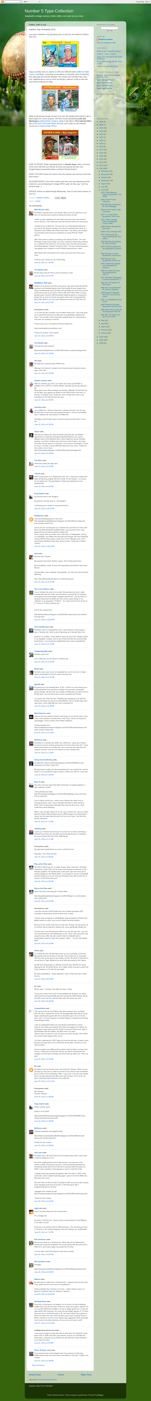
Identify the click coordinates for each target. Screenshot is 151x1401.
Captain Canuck (40, 380)
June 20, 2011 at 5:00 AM (43, 901)
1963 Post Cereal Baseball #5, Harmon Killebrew (111, 288)
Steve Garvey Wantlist (105, 85)
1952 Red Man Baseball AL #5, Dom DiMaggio (111, 205)
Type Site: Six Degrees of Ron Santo (110, 283)
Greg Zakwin (39, 493)
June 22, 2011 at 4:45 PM (43, 1361)
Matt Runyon (39, 209)
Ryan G (37, 782)
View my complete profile (106, 43)
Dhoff (36, 669)
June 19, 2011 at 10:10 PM (44, 546)
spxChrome (83, 1395)
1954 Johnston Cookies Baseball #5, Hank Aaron (111, 254)
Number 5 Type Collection (49, 11)
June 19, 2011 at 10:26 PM (44, 582)
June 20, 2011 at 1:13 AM (43, 753)
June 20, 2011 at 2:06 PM (43, 1145)
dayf (36, 553)
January (104, 333)
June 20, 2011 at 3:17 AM (43, 839)
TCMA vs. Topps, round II (106, 54)
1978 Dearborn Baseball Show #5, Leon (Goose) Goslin (110, 294)
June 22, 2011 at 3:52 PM (43, 1343)
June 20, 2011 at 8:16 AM (43, 943)
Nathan (37, 1279)
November (105, 174)
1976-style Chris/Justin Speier (44, 123)
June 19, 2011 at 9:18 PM (43, 353)
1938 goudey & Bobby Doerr (107, 66)
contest (37, 201)
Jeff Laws (38, 1152)
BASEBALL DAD (40, 283)
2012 (101, 165)
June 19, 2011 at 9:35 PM (43, 453)
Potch (37, 951)
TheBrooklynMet (41, 651)
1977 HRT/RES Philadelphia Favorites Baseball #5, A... (111, 278)
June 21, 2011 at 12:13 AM (44, 1323)
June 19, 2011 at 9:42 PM (43, 466)
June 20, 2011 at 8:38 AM (43, 1001)
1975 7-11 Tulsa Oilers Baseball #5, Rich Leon (110, 215)
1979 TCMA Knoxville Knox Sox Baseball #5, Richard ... (111, 248)
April (103, 324)
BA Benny (38, 740)
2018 (101, 147)
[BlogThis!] (58, 198)
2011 (101, 168)
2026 (101, 122)
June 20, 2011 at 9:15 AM (43, 1059)
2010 (101, 337)
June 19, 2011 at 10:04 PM (44, 508)
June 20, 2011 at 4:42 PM (43, 1201)
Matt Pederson (40, 713)
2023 (101, 131)
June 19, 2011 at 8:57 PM (43, 302)
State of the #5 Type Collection (108, 200)
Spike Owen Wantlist (104, 83)
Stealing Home (40, 1301)
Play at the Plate (40, 864)
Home (61, 1374)
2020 (101, 140)
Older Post (86, 1374)
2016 (101, 153)
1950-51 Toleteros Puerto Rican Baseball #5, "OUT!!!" (110, 272)
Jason (36, 431)
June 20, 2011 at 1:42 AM (43, 821)
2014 (101, 159)
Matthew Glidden (106, 39)
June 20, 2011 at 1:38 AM (43, 775)
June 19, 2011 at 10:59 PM (44, 620)
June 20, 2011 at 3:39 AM (43, 857)
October (104, 177)
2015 (101, 156)
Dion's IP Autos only (42, 1350)
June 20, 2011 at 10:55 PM (44, 1294)
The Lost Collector (41, 589)
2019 (101, 143)
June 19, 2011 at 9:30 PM (43, 400)
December (105, 171)
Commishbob (39, 1008)
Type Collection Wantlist (105, 80)
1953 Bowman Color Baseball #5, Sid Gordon (111, 259)
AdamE (37, 684)
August (104, 184)
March (103, 327)
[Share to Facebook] (62, 198)
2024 (101, 128)
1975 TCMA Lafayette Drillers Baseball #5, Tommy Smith (109, 221)
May (103, 320)
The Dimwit (38, 270)
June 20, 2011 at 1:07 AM (43, 733)
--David (37, 474)
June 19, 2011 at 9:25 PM (43, 373)
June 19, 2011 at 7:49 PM (43, 262)
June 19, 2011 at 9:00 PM (43, 336)
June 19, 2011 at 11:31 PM (44, 677)
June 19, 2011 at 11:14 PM (44, 644)
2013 (101, 162)
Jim (35, 361)
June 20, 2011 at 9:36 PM (43, 1272)
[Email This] (56, 198)
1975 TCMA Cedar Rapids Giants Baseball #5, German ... (110, 265)
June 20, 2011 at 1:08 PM (43, 1097)
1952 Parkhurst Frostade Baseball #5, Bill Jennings (111, 305)
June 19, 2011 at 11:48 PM (44, 706)
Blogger (100, 1395)
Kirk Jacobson (40, 1239)
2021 (101, 137)
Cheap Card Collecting (43, 760)
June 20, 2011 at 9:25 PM (43, 1254)
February (105, 330)
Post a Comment (38, 1365)
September (105, 180)
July (103, 187)
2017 (101, 150)
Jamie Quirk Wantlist (104, 88)
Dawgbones (39, 516)
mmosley (38, 407)
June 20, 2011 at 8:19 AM (43, 979)
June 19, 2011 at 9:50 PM (43, 486)
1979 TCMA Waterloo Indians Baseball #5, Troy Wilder (111, 194)
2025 (101, 125)
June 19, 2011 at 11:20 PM (44, 662)
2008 (101, 343)
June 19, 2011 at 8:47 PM (43, 276)
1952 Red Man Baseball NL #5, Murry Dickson (111, 242)
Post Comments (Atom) (48, 1380)
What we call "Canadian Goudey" (109, 51)
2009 (101, 340)
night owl (38, 1208)
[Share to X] (60, 198)
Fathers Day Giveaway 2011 (111, 231)
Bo (35, 1066)
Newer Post (35, 1374)
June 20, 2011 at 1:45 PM (43, 1121)
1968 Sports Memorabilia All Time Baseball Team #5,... (111, 310)
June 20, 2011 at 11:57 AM (44, 1081)
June (103, 190)
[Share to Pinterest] (65, 198)
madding (37, 829)
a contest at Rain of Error (47, 126)
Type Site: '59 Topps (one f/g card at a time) (110, 315)
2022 (101, 134)
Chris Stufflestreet (41, 627)
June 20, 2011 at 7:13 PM (43, 1232)
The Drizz (38, 460)
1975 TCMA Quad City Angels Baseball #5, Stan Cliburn (111, 236)
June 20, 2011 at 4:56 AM (43, 881)
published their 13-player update (51, 121)
